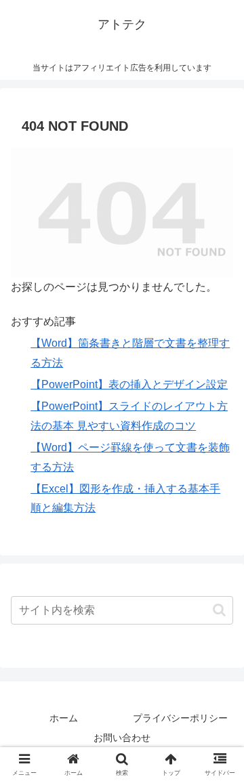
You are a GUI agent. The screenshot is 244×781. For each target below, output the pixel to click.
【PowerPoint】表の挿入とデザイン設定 (129, 384)
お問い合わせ (122, 737)
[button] (219, 610)
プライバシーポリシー (180, 718)
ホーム (63, 718)
